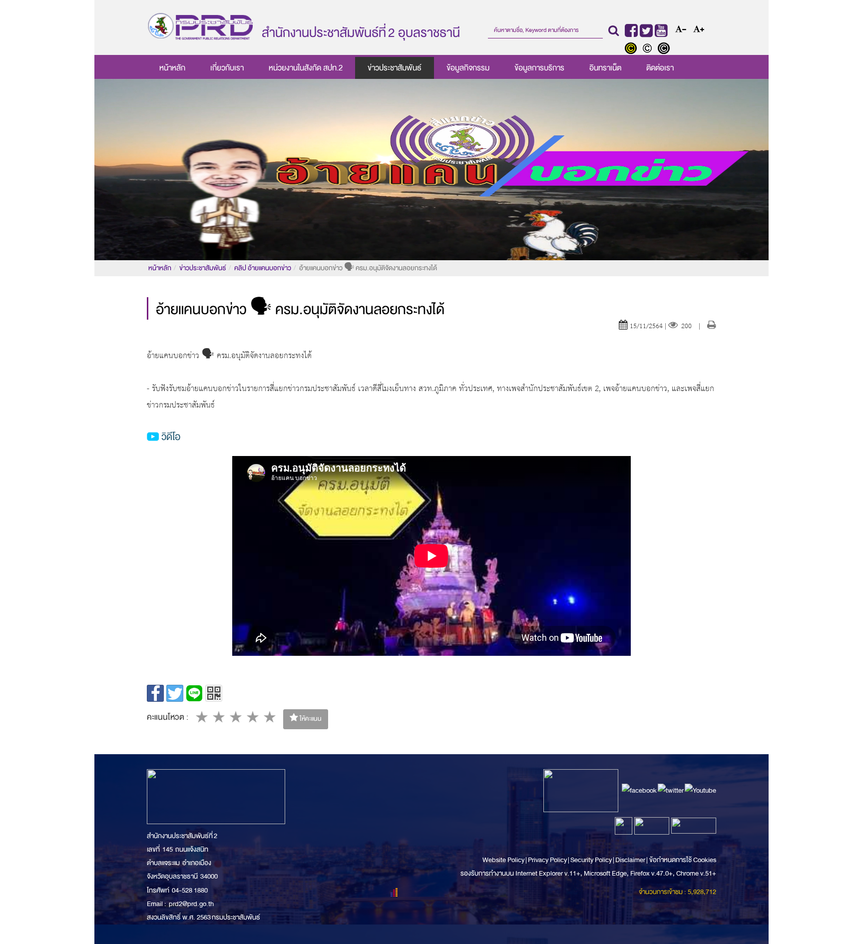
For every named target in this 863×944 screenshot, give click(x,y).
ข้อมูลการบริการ (539, 68)
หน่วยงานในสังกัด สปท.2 (306, 68)
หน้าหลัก (172, 68)
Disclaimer (630, 860)
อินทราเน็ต (605, 68)
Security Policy (591, 860)
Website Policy (503, 860)
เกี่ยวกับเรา (227, 68)
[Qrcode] (213, 693)
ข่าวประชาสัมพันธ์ (395, 68)
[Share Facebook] (155, 693)
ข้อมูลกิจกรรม (467, 68)
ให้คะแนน (310, 718)
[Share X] (174, 693)
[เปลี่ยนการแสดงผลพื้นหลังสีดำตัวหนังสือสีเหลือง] (633, 49)
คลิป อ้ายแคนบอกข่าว (262, 268)
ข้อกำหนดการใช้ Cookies (682, 860)
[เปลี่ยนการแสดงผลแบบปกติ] (649, 49)
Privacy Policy (547, 860)
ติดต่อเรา (660, 68)
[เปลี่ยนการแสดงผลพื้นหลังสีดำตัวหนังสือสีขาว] (665, 49)
